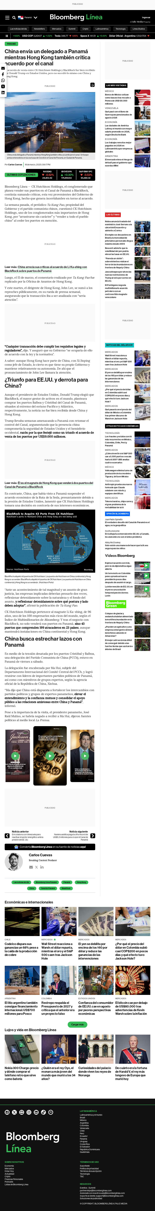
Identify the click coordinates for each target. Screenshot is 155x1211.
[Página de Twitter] (14, 1112)
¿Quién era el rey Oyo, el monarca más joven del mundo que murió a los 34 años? (58, 1073)
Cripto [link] (85, 29)
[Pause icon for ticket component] (7, 36)
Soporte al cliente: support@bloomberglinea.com (101, 1196)
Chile (82, 1131)
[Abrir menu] (7, 17)
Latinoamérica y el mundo (91, 1115)
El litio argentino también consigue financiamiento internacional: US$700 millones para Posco (21, 1008)
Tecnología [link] (120, 29)
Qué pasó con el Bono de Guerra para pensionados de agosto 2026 (118, 114)
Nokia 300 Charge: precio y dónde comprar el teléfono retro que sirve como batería (22, 1073)
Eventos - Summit (87, 1188)
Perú (82, 1133)
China (31, 888)
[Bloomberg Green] (127, 604)
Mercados (9, 1168)
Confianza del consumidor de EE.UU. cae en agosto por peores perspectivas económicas (95, 1008)
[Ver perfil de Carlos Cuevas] (17, 862)
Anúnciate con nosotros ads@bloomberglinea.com (102, 1193)
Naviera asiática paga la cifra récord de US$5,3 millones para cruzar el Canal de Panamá (70, 837)
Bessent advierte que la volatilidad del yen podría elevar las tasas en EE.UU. (117, 251)
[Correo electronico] (31, 867)
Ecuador (84, 1136)
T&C (82, 1176)
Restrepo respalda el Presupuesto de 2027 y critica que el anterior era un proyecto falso (57, 1008)
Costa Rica (85, 1144)
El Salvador (85, 1146)
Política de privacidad (89, 1168)
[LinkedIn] (42, 867)
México (83, 1120)
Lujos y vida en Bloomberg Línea (30, 1030)
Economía (9, 1166)
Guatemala (84, 1152)
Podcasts (9, 1182)
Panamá (11, 44)
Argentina (84, 1123)
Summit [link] (72, 29)
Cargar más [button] (77, 1024)
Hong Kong (81, 882)
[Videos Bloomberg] (127, 556)
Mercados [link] (56, 29)
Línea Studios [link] (139, 29)
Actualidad (9, 1174)
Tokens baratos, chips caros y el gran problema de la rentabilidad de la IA (119, 504)
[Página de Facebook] (7, 1112)
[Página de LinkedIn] (36, 1112)
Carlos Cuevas (15, 164)
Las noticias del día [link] (18, 29)
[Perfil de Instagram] (28, 1112)
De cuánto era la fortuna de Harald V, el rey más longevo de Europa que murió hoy (131, 1073)
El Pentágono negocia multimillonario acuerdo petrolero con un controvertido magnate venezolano (116, 291)
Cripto (7, 1176)
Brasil (82, 1117)
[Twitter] (36, 867)
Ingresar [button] (146, 17)
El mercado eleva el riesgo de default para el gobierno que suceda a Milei (119, 162)
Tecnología (85, 1174)
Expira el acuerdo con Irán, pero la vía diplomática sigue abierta (118, 566)
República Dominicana (90, 1149)
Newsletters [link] (39, 29)
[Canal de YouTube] (21, 1112)
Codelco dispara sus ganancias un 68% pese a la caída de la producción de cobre (21, 949)
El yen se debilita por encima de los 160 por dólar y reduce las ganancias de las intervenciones (92, 951)
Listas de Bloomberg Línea (16, 1184)
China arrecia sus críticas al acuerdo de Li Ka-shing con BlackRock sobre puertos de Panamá (46, 269)
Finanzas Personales (14, 1179)
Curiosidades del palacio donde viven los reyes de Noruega (94, 1071)
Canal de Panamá (48, 888)
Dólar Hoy (9, 1171)
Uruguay (83, 1141)
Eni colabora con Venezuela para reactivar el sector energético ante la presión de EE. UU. (27, 837)
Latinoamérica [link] (102, 29)
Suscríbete (85, 1166)
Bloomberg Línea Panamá (46, 882)
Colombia (84, 1125)
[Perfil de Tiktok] (43, 1112)
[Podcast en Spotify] (50, 1112)
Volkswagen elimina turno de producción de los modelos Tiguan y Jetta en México (118, 473)
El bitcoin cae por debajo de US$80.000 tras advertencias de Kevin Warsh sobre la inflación (131, 1008)
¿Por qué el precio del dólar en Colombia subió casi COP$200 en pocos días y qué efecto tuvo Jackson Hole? (118, 395)
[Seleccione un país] (35, 17)
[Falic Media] (132, 22)
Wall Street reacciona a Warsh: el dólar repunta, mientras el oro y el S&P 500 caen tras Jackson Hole (57, 951)
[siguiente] (92, 835)
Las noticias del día (21, 882)
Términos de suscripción (91, 1171)
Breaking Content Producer (43, 860)
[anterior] (7, 835)
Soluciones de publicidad (91, 1198)
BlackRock (66, 888)
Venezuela (84, 1128)
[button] (92, 85)
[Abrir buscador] (14, 17)
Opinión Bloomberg (117, 513)
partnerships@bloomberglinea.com (96, 1190)
